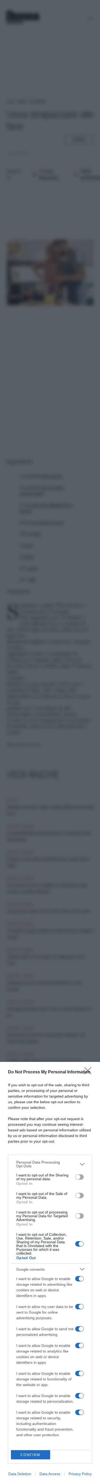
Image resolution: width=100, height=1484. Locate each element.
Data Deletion (19, 1474)
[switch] (79, 1177)
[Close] (90, 1072)
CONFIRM (30, 1455)
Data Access (49, 1474)
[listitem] (50, 1164)
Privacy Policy (80, 1474)
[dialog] (50, 1273)
